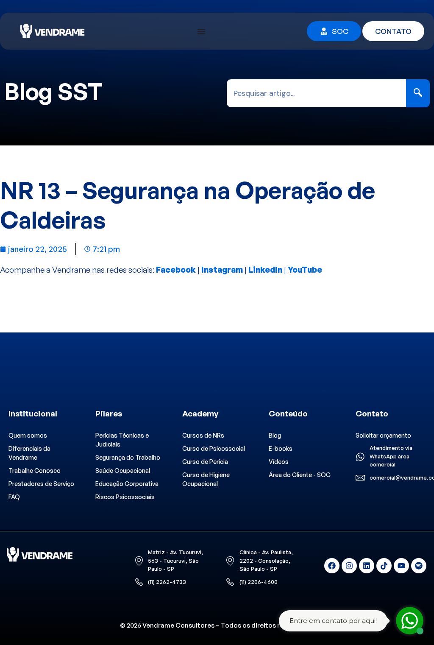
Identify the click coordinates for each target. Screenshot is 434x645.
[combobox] (316, 93)
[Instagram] (349, 565)
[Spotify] (418, 565)
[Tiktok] (384, 565)
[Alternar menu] (201, 31)
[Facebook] (331, 565)
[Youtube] (401, 565)
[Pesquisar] (418, 93)
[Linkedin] (366, 565)
